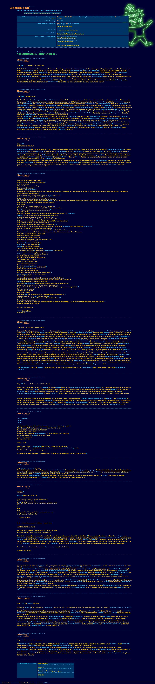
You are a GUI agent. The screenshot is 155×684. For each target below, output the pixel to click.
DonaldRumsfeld (106, 72)
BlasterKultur (33, 261)
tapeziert (19, 74)
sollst (21, 499)
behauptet (80, 353)
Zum (66, 393)
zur (126, 156)
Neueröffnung (31, 336)
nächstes (20, 404)
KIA (95, 362)
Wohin (126, 101)
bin (23, 426)
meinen (39, 435)
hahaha (76, 448)
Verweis (124, 118)
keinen (21, 512)
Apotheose (112, 78)
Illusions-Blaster (43, 296)
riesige (90, 124)
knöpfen (48, 384)
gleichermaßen (126, 387)
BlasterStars (38, 182)
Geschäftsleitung (33, 347)
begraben (87, 358)
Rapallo (32, 120)
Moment (126, 358)
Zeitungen (40, 219)
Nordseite (80, 125)
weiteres (89, 164)
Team (42, 160)
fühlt (21, 250)
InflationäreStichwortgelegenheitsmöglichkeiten (63, 287)
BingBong (20, 433)
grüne (76, 477)
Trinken (90, 80)
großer (26, 261)
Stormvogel (114, 69)
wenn (49, 226)
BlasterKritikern (30, 259)
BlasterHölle (37, 232)
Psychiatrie (69, 129)
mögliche (117, 470)
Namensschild (49, 389)
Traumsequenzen (49, 367)
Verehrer (58, 473)
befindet (122, 338)
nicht (88, 120)
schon (102, 156)
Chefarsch (36, 426)
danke (33, 526)
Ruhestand (59, 347)
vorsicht (26, 530)
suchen (85, 191)
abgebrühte (56, 471)
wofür (42, 334)
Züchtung (117, 349)
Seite (42, 471)
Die (26, 96)
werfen (30, 69)
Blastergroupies (35, 235)
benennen (106, 345)
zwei (45, 536)
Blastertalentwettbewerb (111, 191)
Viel (46, 332)
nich (27, 209)
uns (41, 158)
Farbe (39, 448)
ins (51, 349)
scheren (27, 239)
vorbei (71, 362)
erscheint (85, 391)
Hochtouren (57, 76)
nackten (70, 155)
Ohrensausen (84, 105)
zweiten (128, 100)
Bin (18, 450)
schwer (31, 342)
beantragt (29, 81)
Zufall (47, 129)
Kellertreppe (40, 327)
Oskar (32, 166)
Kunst (34, 384)
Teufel (112, 334)
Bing (66, 332)
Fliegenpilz (24, 360)
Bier (53, 114)
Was (18, 226)
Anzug (98, 149)
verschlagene (43, 81)
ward (22, 235)
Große (19, 69)
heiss (31, 530)
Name (109, 389)
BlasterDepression (34, 237)
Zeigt (18, 211)
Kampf (129, 470)
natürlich (26, 342)
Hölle (39, 233)
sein (43, 65)
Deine (22, 184)
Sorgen (53, 351)
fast (27, 400)
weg (30, 450)
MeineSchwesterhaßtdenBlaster (44, 224)
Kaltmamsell (112, 475)
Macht (19, 180)
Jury (37, 186)
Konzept (54, 129)
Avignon (38, 468)
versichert (61, 158)
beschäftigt (101, 69)
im (56, 72)
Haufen (19, 70)
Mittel (79, 471)
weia (20, 431)
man (68, 69)
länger (69, 200)
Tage (69, 72)
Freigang (102, 118)
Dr (17, 109)
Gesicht (66, 118)
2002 (44, 182)
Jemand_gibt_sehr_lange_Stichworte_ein (30, 206)
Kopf (29, 327)
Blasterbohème (58, 250)
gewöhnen (113, 400)
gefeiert (43, 391)
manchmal (30, 202)
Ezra (54, 120)
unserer (33, 186)
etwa (26, 391)
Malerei (92, 342)
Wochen (116, 351)
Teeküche (122, 475)
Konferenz (47, 532)
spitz (62, 393)
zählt (114, 160)
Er (78, 120)
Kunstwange (53, 116)
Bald (22, 239)
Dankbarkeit (51, 107)
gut (120, 107)
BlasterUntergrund (37, 230)
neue (47, 116)
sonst (101, 393)
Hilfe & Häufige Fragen (44, 12)
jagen (113, 539)
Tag (72, 391)
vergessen (48, 155)
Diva (67, 151)
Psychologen (92, 351)
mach (21, 255)
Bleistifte (128, 162)
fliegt (31, 74)
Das (43, 103)
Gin (112, 74)
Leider (88, 111)
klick (24, 442)
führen (58, 446)
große (21, 307)
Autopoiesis (109, 155)
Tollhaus (24, 354)
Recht (34, 299)
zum (113, 105)
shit (20, 442)
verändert (65, 114)
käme (104, 393)
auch (116, 162)
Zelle (76, 72)
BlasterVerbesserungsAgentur (28, 198)
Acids (39, 109)
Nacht (22, 100)
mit (71, 69)
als (40, 80)
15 (69, 101)
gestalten (75, 78)
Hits (31, 343)
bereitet (58, 351)
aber (52, 356)
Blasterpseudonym (40, 254)
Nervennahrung (22, 532)
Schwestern (108, 387)
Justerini (51, 124)
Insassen (118, 387)
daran (18, 78)
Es (17, 287)
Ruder (100, 336)
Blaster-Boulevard (33, 246)
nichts (118, 353)
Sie (28, 448)
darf (90, 153)
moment (72, 537)
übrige (27, 402)
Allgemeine (20, 80)
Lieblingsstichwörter (81, 200)
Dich (36, 272)
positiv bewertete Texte (64, 26)
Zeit (77, 74)
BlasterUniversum (65, 230)
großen (29, 180)
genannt (26, 340)
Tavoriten (87, 471)
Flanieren (107, 340)
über (120, 125)
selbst (108, 111)
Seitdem (19, 331)
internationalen (48, 120)
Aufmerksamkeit (51, 153)
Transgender (103, 338)
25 (28, 539)
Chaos (67, 356)
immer (29, 195)
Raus (18, 241)
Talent (26, 186)
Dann (18, 228)
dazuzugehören (112, 200)
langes (87, 81)
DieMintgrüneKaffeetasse (25, 358)
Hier (18, 530)
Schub (34, 72)
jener (45, 151)
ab (31, 129)
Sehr (18, 526)
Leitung (53, 446)
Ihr (21, 195)
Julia (36, 250)
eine (126, 80)
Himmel (78, 345)
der (54, 69)
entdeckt (37, 129)
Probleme (79, 334)
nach (95, 105)
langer (96, 343)
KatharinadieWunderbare (123, 76)
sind (44, 217)
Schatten (39, 69)
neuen (32, 182)
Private (55, 349)
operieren (86, 153)
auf (52, 76)
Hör (18, 429)
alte (86, 389)
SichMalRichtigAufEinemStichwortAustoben (48, 208)
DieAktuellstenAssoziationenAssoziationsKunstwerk (52, 283)
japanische (30, 387)
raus (34, 74)
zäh (22, 398)
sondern (103, 200)
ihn (78, 364)
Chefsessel (98, 356)
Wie (37, 532)
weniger (64, 72)
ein (27, 72)
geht (123, 107)
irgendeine (54, 537)
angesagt (119, 74)
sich (114, 76)
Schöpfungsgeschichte (58, 101)
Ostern (127, 332)
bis (124, 156)
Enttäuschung (47, 125)
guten (32, 495)
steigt (54, 232)
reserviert (20, 351)
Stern (95, 345)
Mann (24, 431)
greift (67, 471)
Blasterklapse (20, 7)
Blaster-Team (24, 272)
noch (84, 120)
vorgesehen (112, 120)
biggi (121, 356)
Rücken (46, 232)
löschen (69, 127)
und (54, 70)
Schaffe (19, 283)
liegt (91, 358)
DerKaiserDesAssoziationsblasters (38, 222)
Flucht (108, 101)
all (35, 248)
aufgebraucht (71, 336)
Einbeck (67, 100)
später (95, 151)
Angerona (96, 536)
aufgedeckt (69, 109)
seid (50, 206)
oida (32, 362)
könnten (48, 530)
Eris (39, 356)
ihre (59, 367)
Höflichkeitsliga (58, 80)
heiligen (117, 105)
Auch (49, 69)
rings (105, 124)
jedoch (45, 101)
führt (80, 81)
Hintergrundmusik (41, 402)
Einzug (126, 111)
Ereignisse (24, 69)
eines (93, 127)
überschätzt (90, 78)
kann (57, 70)
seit (115, 122)
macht (41, 74)
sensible (125, 389)
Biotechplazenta (107, 100)
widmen (95, 80)
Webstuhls (74, 536)
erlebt (48, 230)
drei (112, 351)
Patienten (63, 354)
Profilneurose (86, 155)
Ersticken (114, 70)
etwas (72, 398)
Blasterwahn (41, 274)
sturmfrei (30, 501)
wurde (78, 116)
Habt (18, 195)
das (35, 65)
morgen (51, 277)
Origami (35, 70)
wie (32, 65)
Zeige (18, 186)
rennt (73, 475)
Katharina (58, 112)
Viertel (108, 342)
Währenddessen (22, 475)
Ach (22, 428)
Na (17, 448)
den (74, 69)
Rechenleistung (34, 111)
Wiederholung (104, 404)
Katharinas (125, 471)
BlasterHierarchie (76, 232)
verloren (96, 353)
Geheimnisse (31, 356)
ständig (60, 116)
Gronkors (87, 127)
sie (82, 78)
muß (63, 112)
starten (77, 124)
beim (25, 180)
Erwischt (19, 446)
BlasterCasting (36, 180)
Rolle (66, 164)
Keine (77, 453)
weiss (28, 439)
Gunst (23, 471)
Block (49, 160)
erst (33, 215)
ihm (67, 116)
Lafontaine (37, 166)
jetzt (29, 277)
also (99, 389)
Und (79, 149)
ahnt (81, 120)
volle (44, 153)
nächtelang (54, 345)
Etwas (19, 398)
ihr (75, 332)
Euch (49, 219)
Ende (60, 125)
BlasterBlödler (51, 221)
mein (60, 448)
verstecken (27, 334)
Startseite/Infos (28, 12)
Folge (18, 65)
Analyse (34, 109)
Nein (18, 501)
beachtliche (107, 471)
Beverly (24, 362)
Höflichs (76, 105)
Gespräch (93, 81)
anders (110, 156)
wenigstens (80, 393)
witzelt (76, 362)
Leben (47, 198)
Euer (43, 198)
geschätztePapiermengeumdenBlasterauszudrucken (63, 111)
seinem (62, 356)
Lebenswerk (39, 101)
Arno (91, 72)
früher (109, 151)
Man (18, 288)
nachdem (103, 351)
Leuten (28, 208)
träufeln (26, 398)
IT (86, 351)
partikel (121, 160)
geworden (53, 475)
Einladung (23, 120)
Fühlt (18, 222)
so (41, 129)
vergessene (25, 343)
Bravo (25, 433)
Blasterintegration (33, 270)
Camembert (59, 336)
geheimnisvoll (51, 151)
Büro (104, 111)
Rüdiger (101, 81)
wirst (29, 301)
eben (43, 426)
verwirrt (19, 389)
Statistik (35, 12)
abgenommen (70, 353)
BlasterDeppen (32, 221)
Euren (27, 252)
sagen (38, 301)
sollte (113, 367)
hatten (79, 347)
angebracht (125, 124)
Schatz (48, 435)
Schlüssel (31, 513)
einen (68, 70)
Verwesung (42, 105)
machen (41, 226)
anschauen (125, 402)
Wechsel (60, 402)
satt (25, 195)
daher (110, 80)
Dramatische (21, 470)
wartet (30, 272)
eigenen (122, 155)
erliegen (125, 151)
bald (22, 219)
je (64, 473)
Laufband (79, 343)
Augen (36, 226)
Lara (98, 151)
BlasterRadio (47, 191)
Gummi (96, 100)
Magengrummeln (103, 125)
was (28, 226)
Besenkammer (45, 338)
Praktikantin (100, 470)
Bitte (18, 428)
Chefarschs (32, 471)
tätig (47, 475)
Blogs (66, 122)
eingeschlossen (22, 353)
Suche (100, 343)
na (27, 431)
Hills (28, 362)
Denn (18, 213)
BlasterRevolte (41, 266)
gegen (56, 338)
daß (92, 120)
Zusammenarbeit (24, 191)
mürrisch (63, 155)
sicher (57, 398)
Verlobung (124, 122)
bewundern (96, 200)
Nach (91, 343)
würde (30, 354)
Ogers (105, 127)
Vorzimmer (26, 495)
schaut (48, 345)
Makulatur (38, 127)
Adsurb (87, 354)
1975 (22, 327)
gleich (21, 450)
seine (73, 72)
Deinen (46, 279)
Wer (18, 200)
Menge (113, 471)
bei (38, 72)
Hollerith (76, 101)
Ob (115, 107)
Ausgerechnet (118, 332)
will (36, 340)
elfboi (19, 356)
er (89, 101)
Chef (18, 523)
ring (18, 491)
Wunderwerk (104, 116)
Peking (100, 402)
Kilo (64, 353)
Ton (130, 105)
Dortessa (61, 81)
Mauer (29, 96)
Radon (19, 162)
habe (67, 301)
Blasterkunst (33, 263)
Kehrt (18, 232)
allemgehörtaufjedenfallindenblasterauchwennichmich (48, 213)
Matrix (60, 114)
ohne (62, 118)
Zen (25, 384)
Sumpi (105, 76)
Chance (27, 184)
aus (37, 80)
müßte (19, 125)
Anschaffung (62, 536)
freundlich (23, 526)
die (38, 76)
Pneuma (127, 155)
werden (125, 70)
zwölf (25, 356)
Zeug (21, 103)
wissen (72, 358)
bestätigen (66, 433)
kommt (50, 103)
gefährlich (35, 512)
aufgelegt (44, 429)
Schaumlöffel (58, 334)
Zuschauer (81, 400)
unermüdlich (65, 343)
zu (45, 70)
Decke (90, 334)
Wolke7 (44, 252)
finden (109, 539)
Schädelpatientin (29, 155)
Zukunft (76, 80)
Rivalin (122, 470)
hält (69, 334)
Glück (70, 393)
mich (24, 499)
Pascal (55, 156)
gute (71, 81)
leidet (111, 332)
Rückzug (47, 349)
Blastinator (60, 277)
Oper (104, 402)
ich (18, 362)
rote (29, 537)
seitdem (96, 475)
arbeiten (34, 76)
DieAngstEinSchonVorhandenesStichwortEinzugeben (41, 285)
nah (37, 125)
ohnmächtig (96, 112)
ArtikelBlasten (55, 219)
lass (25, 428)
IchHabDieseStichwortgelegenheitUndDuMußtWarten (47, 294)
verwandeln (102, 358)
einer (45, 74)
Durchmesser (125, 537)
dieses (80, 539)
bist (35, 502)
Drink (25, 473)
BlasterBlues (28, 248)
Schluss (19, 204)
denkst (21, 298)
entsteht (100, 78)
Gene (68, 367)
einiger (43, 114)
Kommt (19, 230)
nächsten (20, 158)
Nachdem (129, 107)
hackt (31, 502)
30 (67, 539)
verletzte (127, 160)
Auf (18, 512)
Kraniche (41, 70)
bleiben (83, 349)
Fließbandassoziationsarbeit (42, 228)
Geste (35, 164)
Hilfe (39, 114)
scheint (30, 151)
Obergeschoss (21, 101)
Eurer (22, 232)
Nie (18, 285)
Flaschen (49, 114)
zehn (61, 353)
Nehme (19, 268)
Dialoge (34, 398)
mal (72, 153)
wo (71, 103)
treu (79, 349)
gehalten (19, 112)
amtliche (47, 446)
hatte (77, 118)
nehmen (104, 360)
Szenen (66, 404)
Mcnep (50, 72)
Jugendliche (98, 107)
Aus (46, 107)
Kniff (66, 342)
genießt (56, 331)
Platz (73, 74)
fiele (35, 342)
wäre (39, 342)
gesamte (31, 122)
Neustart (62, 364)
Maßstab (40, 78)
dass (24, 187)
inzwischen (114, 354)
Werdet (19, 197)
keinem (98, 162)
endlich (64, 76)
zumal (110, 162)
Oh (18, 435)
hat (24, 74)
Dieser (90, 536)
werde (36, 277)
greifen (81, 354)
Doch (35, 81)
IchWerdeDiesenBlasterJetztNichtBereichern (45, 298)
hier (105, 78)
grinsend (55, 158)
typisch (68, 426)
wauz (34, 103)
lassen (49, 127)
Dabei (74, 118)
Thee (70, 156)
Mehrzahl (46, 340)
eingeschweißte (35, 160)
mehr (61, 279)
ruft (47, 433)
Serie (114, 398)
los (115, 334)
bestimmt (93, 404)
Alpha (50, 433)
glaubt (22, 226)
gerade (84, 118)
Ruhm (25, 125)
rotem (92, 100)
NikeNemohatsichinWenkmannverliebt (65, 149)
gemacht (33, 523)
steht (30, 215)
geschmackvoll (82, 100)
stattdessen (60, 232)
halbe (61, 475)
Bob (48, 74)
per (44, 129)
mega (35, 274)
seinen (98, 153)
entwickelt (44, 166)
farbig (68, 78)
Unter (77, 160)
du (41, 428)
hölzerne (100, 400)
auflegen (27, 517)
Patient (107, 69)
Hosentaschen (74, 354)
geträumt (43, 200)
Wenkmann (22, 109)
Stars (41, 248)
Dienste (69, 107)
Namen (51, 279)
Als (81, 124)
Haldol (118, 471)
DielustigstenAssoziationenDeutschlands (34, 281)
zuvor (22, 160)
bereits (74, 103)
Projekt (70, 124)
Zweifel (91, 109)
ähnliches (64, 124)
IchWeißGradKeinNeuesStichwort (44, 202)
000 (72, 101)
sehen (38, 530)
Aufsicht (85, 76)
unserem (95, 191)
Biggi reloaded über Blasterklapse (68, 45)
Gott (40, 111)
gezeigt (57, 358)
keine (25, 221)
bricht (34, 80)
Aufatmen (20, 347)
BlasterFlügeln (34, 252)
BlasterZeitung (77, 191)
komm (128, 360)
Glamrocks (49, 343)
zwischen (92, 149)
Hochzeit (38, 391)
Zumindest (119, 156)
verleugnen (100, 367)
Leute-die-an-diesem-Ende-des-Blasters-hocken (37, 197)
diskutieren (83, 536)
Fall (25, 512)
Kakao (28, 523)
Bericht (116, 125)
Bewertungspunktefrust (31, 303)
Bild (41, 358)
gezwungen (77, 398)
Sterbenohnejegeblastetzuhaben (39, 209)
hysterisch (28, 437)
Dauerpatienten (70, 160)
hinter (69, 477)
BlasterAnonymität (31, 241)
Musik (93, 402)
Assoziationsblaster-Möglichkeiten (31, 217)
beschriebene (21, 129)
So (18, 453)
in (52, 69)
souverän (86, 149)
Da (17, 299)
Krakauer (22, 107)
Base (63, 109)
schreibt (85, 537)
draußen (19, 114)
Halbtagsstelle (21, 81)
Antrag (80, 537)
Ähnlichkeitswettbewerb (69, 120)
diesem (19, 354)
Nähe (62, 367)
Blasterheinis (64, 221)
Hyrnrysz (51, 162)
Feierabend (46, 453)
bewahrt (119, 70)
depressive (87, 122)
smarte (24, 387)
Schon (19, 72)
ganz (105, 156)
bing (21, 491)
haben (103, 353)
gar (55, 279)
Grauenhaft (20, 536)
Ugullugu (47, 393)
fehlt (55, 162)
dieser (86, 109)
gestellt (46, 471)
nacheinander (83, 72)
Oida (110, 360)
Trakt (49, 149)
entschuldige (24, 435)
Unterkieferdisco (83, 475)
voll (36, 367)
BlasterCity (35, 244)
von (72, 76)
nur (61, 70)
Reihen (40, 162)
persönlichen (29, 232)
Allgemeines (121, 345)
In (17, 76)
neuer (30, 72)
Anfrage (63, 162)
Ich (92, 353)
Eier (18, 334)
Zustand (69, 351)
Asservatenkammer (63, 103)
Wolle (32, 537)
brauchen (32, 532)
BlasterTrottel (42, 221)
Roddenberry (74, 367)
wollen (29, 65)
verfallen (71, 342)
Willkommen (21, 145)
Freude (116, 331)
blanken (30, 274)
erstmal (59, 226)
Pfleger (32, 158)
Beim (18, 292)
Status (52, 331)
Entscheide (20, 277)
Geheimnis (81, 477)
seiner (75, 100)
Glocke (35, 107)
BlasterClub (37, 243)
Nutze (18, 184)
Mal (34, 162)
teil (22, 189)
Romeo (32, 250)
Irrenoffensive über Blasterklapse (67, 30)
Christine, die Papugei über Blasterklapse (70, 34)
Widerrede (83, 453)
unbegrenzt (49, 217)
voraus (45, 69)
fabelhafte (56, 230)
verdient (72, 453)
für (87, 69)
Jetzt (18, 290)
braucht (46, 334)
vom (28, 200)
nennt (56, 124)
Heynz (45, 162)
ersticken (50, 70)
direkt (81, 364)
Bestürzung (28, 80)
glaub (25, 502)
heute (54, 448)
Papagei (89, 340)
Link (123, 362)
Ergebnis (104, 162)
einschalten (44, 404)
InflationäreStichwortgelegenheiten (33, 287)
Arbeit (124, 127)
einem (128, 69)
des (30, 105)
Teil (23, 261)
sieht (98, 156)
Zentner (52, 336)
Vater (122, 105)
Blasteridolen (41, 257)
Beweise (19, 187)
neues (42, 389)
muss (21, 288)
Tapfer (66, 334)
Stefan (48, 358)
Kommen (22, 453)
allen (38, 332)
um (108, 124)
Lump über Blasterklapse (65, 41)
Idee (74, 81)
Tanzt (18, 248)
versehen (65, 400)
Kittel (105, 149)
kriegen (24, 448)
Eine (80, 155)
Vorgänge (28, 470)
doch (23, 209)
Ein (85, 125)
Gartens (106, 349)
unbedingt (32, 404)
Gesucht (19, 182)
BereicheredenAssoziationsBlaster (52, 301)
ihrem (51, 402)
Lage (48, 502)
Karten (82, 101)
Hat (80, 78)
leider (112, 101)
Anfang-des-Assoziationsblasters (47, 215)
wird (40, 198)
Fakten (76, 155)
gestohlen (45, 356)
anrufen (45, 499)
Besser (115, 402)
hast (21, 290)
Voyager (102, 70)
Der (66, 338)
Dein (22, 186)
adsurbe (43, 360)
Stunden (49, 536)
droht (120, 69)
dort (113, 162)
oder (96, 78)
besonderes (124, 353)
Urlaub (63, 387)
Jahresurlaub (95, 360)
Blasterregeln (31, 265)
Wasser (39, 65)
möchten (39, 523)
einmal (58, 118)
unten (53, 18)
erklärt (57, 155)
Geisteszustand (22, 166)
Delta (29, 433)
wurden (19, 332)
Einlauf (37, 156)
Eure (18, 217)
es (29, 187)
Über (18, 100)
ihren (34, 69)
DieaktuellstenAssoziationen (26, 279)
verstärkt (82, 80)
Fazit (110, 402)
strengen (79, 76)
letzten (74, 471)
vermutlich (74, 349)
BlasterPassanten (42, 195)
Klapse (59, 164)
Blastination (28, 276)
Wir (25, 65)
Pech (18, 116)
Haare (25, 539)
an (95, 109)
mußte (86, 101)
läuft (84, 336)
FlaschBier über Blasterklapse (66, 37)
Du (27, 187)
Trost (76, 356)
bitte (60, 433)
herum (91, 475)
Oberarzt (36, 387)
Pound (59, 120)
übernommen (21, 477)
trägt (31, 402)
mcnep (34, 116)
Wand (117, 342)
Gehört (19, 208)
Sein (33, 101)
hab (33, 450)
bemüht (78, 109)
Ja (36, 362)
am (57, 125)
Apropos (59, 105)
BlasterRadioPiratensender (61, 191)
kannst (32, 187)
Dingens (55, 433)
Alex (97, 351)
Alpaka (93, 537)
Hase (81, 358)
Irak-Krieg (94, 69)
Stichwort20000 (35, 200)
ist (66, 69)
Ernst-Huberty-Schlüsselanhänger (111, 153)
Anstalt (31, 332)
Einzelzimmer (45, 351)
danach (46, 354)
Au (18, 431)
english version (56, 12)
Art (120, 78)
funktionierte (30, 364)
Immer (121, 334)
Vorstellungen (50, 360)
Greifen (33, 125)
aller (82, 471)
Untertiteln (56, 400)
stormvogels (81, 103)
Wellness (20, 473)
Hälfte (33, 400)
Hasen (33, 105)
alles (27, 74)
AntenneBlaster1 (37, 191)
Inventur (59, 160)
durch (64, 70)
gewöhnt (90, 389)
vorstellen (40, 536)
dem (109, 70)
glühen (19, 164)
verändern (53, 198)
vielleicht (41, 277)
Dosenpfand (122, 360)
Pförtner (65, 362)
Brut (122, 78)
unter (123, 69)
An (23, 389)
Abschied (31, 145)
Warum (96, 389)
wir (89, 191)
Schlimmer (50, 391)
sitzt (49, 118)
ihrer (89, 76)
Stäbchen (106, 400)
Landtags (20, 118)
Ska (89, 402)
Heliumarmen (41, 149)
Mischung (86, 151)
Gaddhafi (104, 122)
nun (54, 200)
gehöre (22, 257)
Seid (18, 221)
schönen (30, 164)
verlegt (72, 356)
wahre (27, 263)
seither (19, 343)
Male (84, 360)
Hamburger (89, 364)
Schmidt (96, 72)
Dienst (79, 391)
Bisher (19, 235)
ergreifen (31, 288)
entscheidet (41, 164)
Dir (35, 301)
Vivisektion (77, 404)
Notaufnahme (33, 153)
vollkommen (28, 299)
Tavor (107, 74)
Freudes (21, 336)
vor (106, 70)
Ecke (99, 349)
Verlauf (59, 72)
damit (24, 204)
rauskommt (49, 512)
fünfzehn (47, 336)
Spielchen (36, 428)
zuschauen (104, 112)
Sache (94, 156)
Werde (19, 189)
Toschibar (125, 112)
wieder (23, 72)
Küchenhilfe (61, 332)
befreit (69, 76)
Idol (112, 343)
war (40, 532)
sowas (32, 429)
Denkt (18, 202)
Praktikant (101, 354)
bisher (22, 200)
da (70, 118)
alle (31, 219)
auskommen (67, 279)
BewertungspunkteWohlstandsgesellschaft (90, 301)
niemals (115, 103)
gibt (20, 287)
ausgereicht (20, 349)
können (33, 334)
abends (117, 393)
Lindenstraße (86, 162)
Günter (62, 100)
